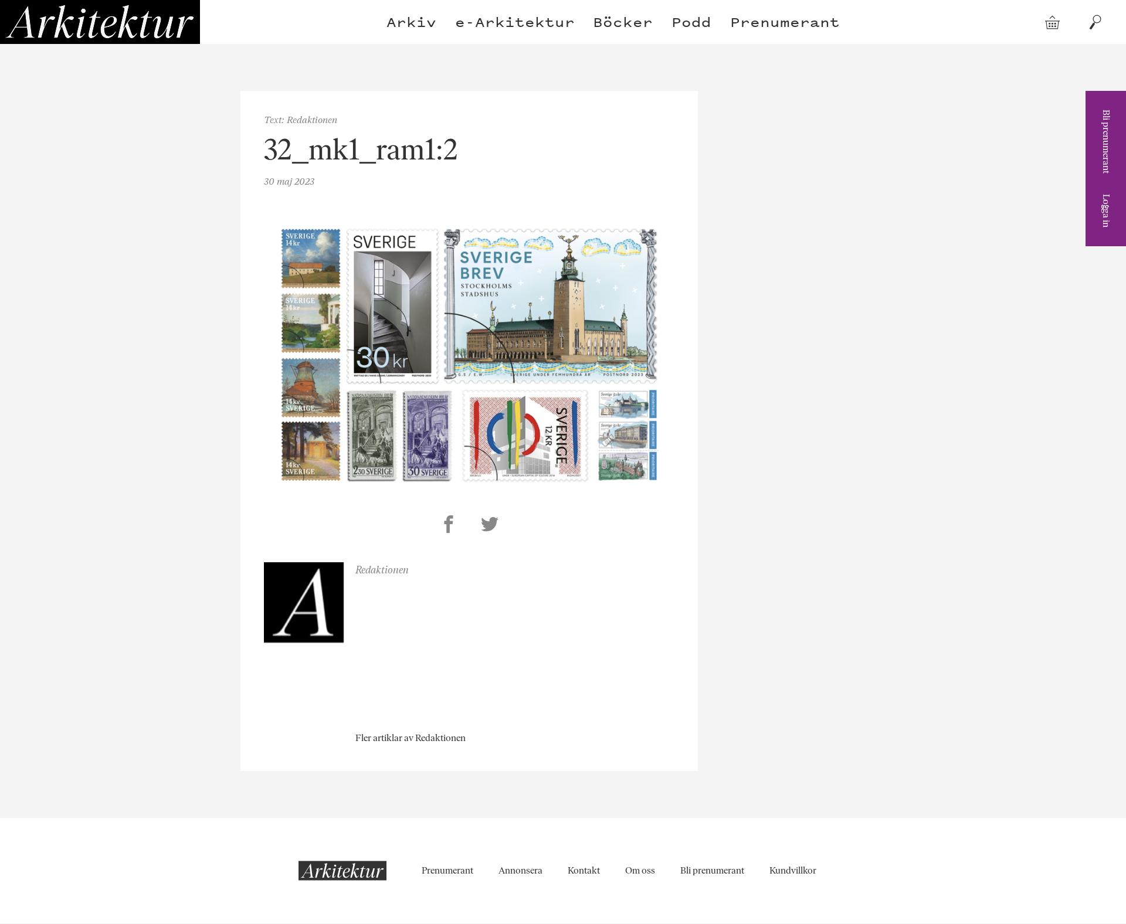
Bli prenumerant (1106, 142)
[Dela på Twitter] (489, 525)
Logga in (1106, 210)
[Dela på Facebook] (448, 525)
